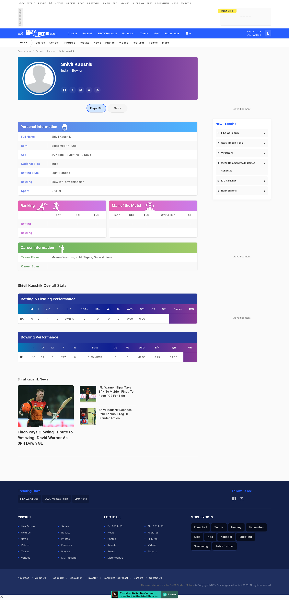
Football (87, 33)
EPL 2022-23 (156, 526)
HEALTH (105, 3)
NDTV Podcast (107, 33)
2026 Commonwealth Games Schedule (238, 166)
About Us (40, 577)
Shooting (245, 536)
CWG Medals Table (232, 142)
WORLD (31, 3)
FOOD (81, 3)
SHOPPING (138, 3)
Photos (110, 42)
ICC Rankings (229, 180)
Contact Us (155, 577)
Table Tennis (224, 546)
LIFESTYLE (93, 3)
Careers (138, 577)
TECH (116, 3)
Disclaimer (76, 577)
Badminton (172, 33)
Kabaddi (226, 536)
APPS (150, 3)
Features (139, 42)
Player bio (96, 108)
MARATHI (186, 3)
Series (54, 42)
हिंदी (50, 3)
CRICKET (70, 3)
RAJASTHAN (162, 3)
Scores (40, 42)
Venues (25, 557)
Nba (210, 536)
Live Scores (28, 526)
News (97, 42)
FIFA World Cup (230, 132)
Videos (123, 42)
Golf (157, 33)
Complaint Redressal (115, 577)
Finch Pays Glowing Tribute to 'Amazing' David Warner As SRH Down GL (45, 438)
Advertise (23, 577)
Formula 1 (128, 33)
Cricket (72, 33)
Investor (93, 577)
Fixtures (69, 42)
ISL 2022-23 (115, 526)
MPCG (175, 3)
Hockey (236, 527)
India (64, 70)
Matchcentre (115, 557)
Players (51, 51)
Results (84, 42)
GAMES (125, 3)
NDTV (21, 3)
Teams (153, 42)
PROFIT (42, 3)
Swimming (201, 546)
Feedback (58, 577)
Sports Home (25, 51)
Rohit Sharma (229, 190)
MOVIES (58, 3)
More (166, 42)
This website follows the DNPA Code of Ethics (168, 585)
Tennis (144, 33)
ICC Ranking (68, 557)
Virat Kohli (227, 152)
